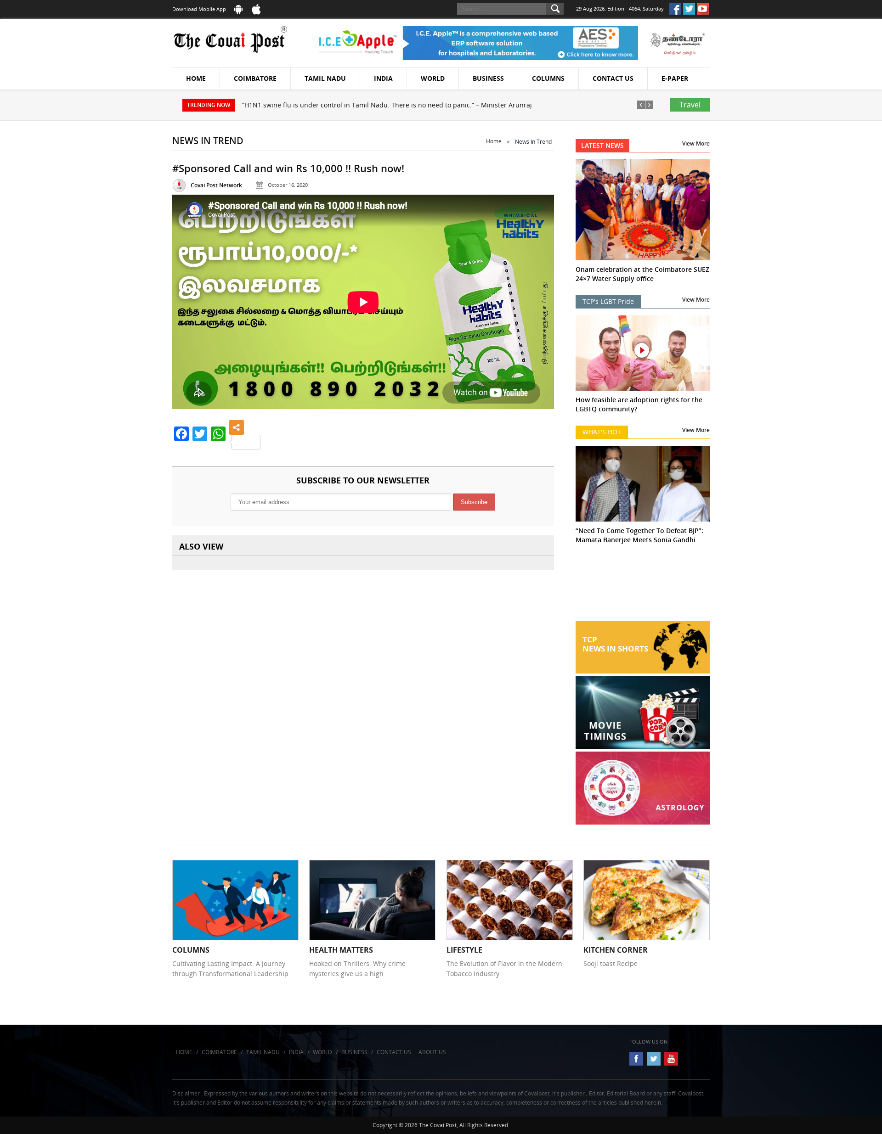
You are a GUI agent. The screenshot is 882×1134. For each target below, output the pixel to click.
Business (488, 78)
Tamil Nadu (325, 78)
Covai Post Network (216, 185)
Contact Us (613, 78)
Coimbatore (255, 78)
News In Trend (533, 142)
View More (696, 143)
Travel (690, 105)
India (383, 78)
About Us (432, 1052)
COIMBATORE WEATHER (643, 586)
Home (196, 78)
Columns (548, 78)
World (433, 78)
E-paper (675, 78)
